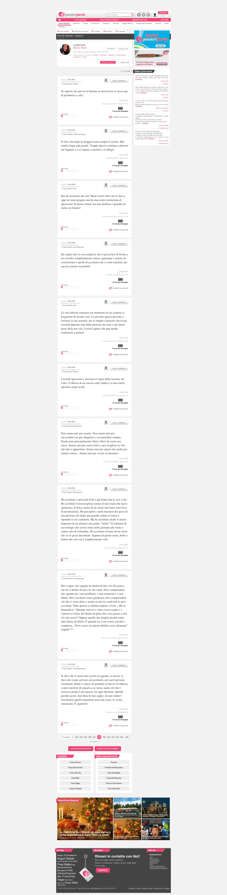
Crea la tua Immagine (120, 111)
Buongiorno (109, 31)
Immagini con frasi (139, 20)
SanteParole (154, 863)
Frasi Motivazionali (79, 668)
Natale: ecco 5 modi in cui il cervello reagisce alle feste (126, 837)
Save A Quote (154, 859)
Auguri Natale (65, 858)
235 (85, 737)
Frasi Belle (97, 31)
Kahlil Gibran (68, 880)
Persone (166, 84)
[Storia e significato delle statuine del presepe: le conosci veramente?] (156, 808)
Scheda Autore (123, 49)
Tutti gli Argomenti (107, 749)
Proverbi (158, 23)
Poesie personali (163, 128)
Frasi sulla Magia (113, 772)
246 (127, 737)
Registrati (163, 13)
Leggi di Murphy (127, 23)
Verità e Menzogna (79, 134)
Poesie (85, 23)
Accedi (163, 16)
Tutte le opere (80, 20)
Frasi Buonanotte (66, 866)
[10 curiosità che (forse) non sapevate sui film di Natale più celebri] (156, 829)
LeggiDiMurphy (155, 861)
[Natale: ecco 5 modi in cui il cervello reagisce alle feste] (127, 829)
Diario (166, 23)
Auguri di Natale (64, 31)
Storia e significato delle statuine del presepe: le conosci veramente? (155, 815)
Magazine (164, 20)
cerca (127, 15)
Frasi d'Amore (65, 871)
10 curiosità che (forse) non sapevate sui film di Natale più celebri (155, 837)
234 (81, 737)
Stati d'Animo (77, 426)
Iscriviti (102, 870)
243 (121, 737)
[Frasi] (59, 20)
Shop (151, 864)
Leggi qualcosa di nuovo (81, 749)
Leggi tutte (124, 62)
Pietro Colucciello (163, 125)
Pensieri (114, 762)
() (151, 77)
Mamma (166, 97)
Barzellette (60, 861)
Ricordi (75, 372)
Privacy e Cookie (147, 888)
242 (117, 737)
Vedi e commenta (119, 81)
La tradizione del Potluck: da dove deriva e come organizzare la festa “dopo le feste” (85, 833)
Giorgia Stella (164, 81)
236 (89, 737)
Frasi (64, 23)
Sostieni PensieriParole (152, 39)
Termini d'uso (158, 888)
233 (76, 737)
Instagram (148, 15)
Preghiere (62, 27)
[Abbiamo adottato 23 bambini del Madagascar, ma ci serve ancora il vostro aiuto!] (127, 808)
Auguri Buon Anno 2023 (81, 31)
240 (108, 737)
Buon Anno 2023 (71, 861)
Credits (138, 888)
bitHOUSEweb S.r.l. (97, 888)
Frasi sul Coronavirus (114, 783)
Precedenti (66, 737)
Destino (75, 84)
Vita (74, 189)
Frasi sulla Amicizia (75, 767)
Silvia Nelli (79, 47)
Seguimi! (112, 48)
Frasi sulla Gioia (114, 788)
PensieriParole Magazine (68, 800)
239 (104, 737)
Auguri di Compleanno (67, 855)
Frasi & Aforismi (68, 84)
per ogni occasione (144, 23)
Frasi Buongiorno (64, 869)
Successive (94, 741)
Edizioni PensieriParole (157, 866)
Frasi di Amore (75, 762)
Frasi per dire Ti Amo (66, 874)
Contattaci (166, 888)
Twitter (143, 15)
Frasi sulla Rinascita (113, 778)
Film (95, 23)
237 (94, 737)
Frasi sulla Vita (75, 772)
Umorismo (106, 23)
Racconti (116, 23)
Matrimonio (61, 883)
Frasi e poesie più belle (109, 20)
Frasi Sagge (121, 31)
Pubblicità (132, 888)
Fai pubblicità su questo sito (159, 868)
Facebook (139, 15)
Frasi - (72, 14)
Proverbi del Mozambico (114, 767)
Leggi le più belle (108, 62)
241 (113, 737)
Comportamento (78, 247)
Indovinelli (76, 23)
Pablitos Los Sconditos (162, 108)
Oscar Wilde (71, 882)
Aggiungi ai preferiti (106, 81)
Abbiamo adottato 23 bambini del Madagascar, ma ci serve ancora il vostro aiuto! (126, 814)
